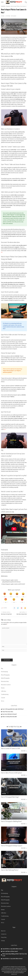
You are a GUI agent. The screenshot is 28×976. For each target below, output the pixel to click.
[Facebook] (14, 608)
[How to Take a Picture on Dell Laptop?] (14, 762)
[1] (1, 252)
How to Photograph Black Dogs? (10, 797)
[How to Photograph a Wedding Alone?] (14, 811)
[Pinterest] (21, 608)
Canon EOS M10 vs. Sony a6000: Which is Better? (12, 948)
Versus (2, 701)
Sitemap (3, 940)
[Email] (25, 608)
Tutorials (3, 697)
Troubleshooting (4, 694)
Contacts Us (3, 934)
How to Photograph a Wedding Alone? (11, 821)
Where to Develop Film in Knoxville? (9, 716)
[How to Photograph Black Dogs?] (14, 786)
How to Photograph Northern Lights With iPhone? (13, 709)
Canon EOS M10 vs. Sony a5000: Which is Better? (12, 958)
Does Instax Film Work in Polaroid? (9, 714)
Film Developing (4, 671)
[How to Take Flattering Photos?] (14, 859)
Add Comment (13, 15)
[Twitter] (18, 608)
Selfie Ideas (3, 691)
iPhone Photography (5, 675)
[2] (4, 429)
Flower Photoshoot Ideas (7, 711)
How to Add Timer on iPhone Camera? (10, 951)
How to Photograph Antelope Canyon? (11, 846)
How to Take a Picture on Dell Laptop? (11, 773)
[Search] (25, 2)
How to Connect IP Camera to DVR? (10, 748)
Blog (2, 668)
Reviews (3, 688)
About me (3, 931)
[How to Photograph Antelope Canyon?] (14, 835)
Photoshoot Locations (6, 684)
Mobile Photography (5, 678)
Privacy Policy (4, 937)
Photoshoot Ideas (5, 681)
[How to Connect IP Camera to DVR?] (14, 738)
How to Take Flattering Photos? (9, 870)
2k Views (3, 15)
